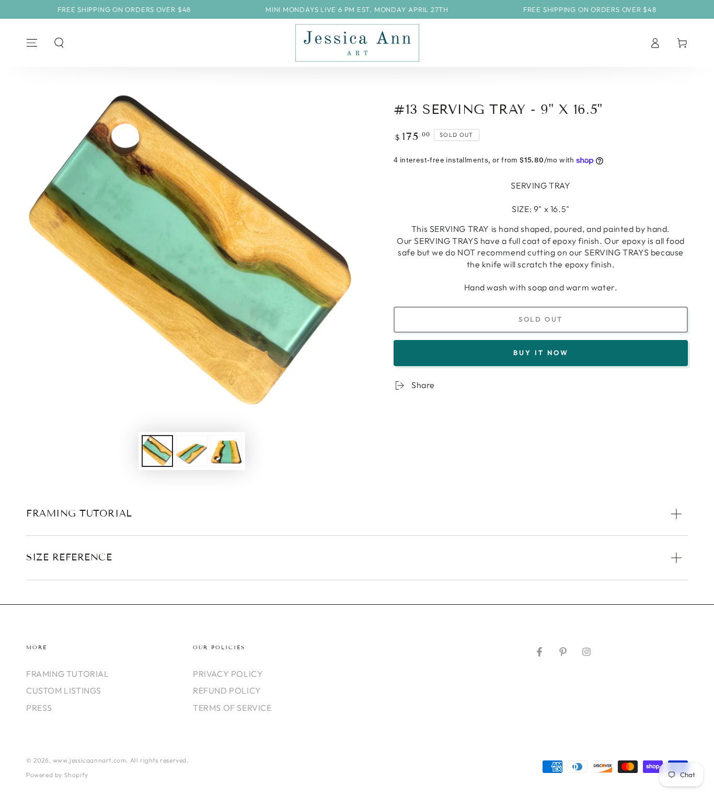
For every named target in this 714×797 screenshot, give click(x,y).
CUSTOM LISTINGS (63, 690)
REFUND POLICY (227, 690)
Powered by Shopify (57, 775)
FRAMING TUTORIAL (67, 674)
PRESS (39, 707)
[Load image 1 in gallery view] (157, 451)
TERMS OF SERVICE (232, 707)
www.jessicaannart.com (89, 760)
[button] (59, 42)
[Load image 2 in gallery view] (192, 451)
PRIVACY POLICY (228, 674)
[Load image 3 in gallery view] (226, 451)
